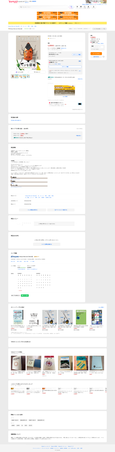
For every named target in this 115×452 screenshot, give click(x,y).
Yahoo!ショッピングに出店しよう (96, 4)
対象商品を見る (63, 48)
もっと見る (101, 307)
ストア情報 (32, 261)
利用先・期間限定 (101, 43)
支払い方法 (13, 261)
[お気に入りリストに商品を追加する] (103, 57)
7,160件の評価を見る (21, 269)
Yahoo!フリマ (71, 446)
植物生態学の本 (41, 420)
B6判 (26, 425)
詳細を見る (80, 78)
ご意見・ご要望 (79, 448)
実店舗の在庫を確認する (16, 120)
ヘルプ (105, 4)
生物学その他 (48, 197)
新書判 (13, 425)
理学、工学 (37, 197)
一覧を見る (78, 135)
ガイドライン (56, 448)
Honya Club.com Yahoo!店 (13, 26)
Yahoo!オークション (62, 446)
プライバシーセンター (46, 448)
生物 (32, 26)
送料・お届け (19, 261)
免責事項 (61, 448)
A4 (22, 425)
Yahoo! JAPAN (85, 4)
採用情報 (65, 448)
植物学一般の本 (32, 420)
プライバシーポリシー (37, 448)
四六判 (30, 425)
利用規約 (52, 448)
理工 (29, 26)
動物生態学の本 (23, 420)
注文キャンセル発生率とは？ (32, 269)
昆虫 (35, 26)
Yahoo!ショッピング (45, 446)
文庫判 (18, 425)
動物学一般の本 (15, 420)
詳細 (79, 70)
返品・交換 (26, 261)
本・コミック (23, 26)
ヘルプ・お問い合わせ (72, 448)
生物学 (42, 197)
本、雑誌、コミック (29, 197)
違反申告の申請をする (78, 109)
